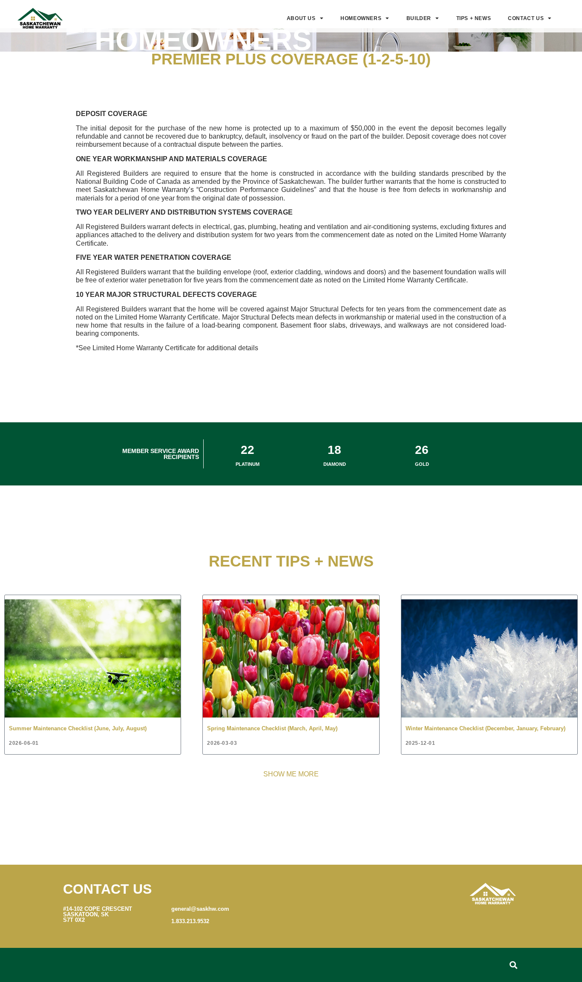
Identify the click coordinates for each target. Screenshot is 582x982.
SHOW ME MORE (291, 774)
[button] (513, 965)
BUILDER (418, 18)
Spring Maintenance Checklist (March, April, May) (272, 728)
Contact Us (526, 18)
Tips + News (473, 18)
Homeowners (360, 18)
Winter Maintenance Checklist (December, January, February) (485, 728)
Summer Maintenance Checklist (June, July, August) (78, 728)
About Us (301, 18)
